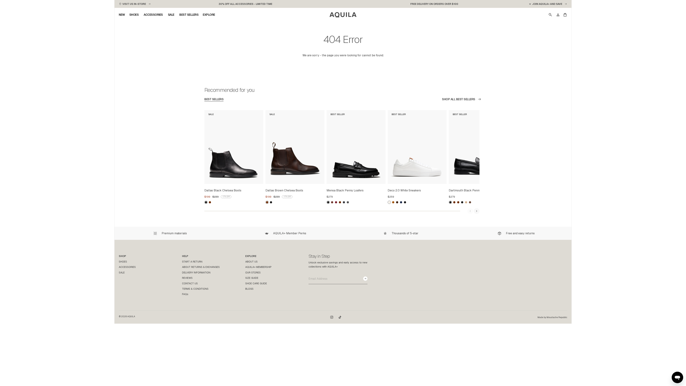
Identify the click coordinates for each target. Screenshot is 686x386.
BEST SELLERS (213, 99)
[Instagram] (331, 317)
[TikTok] (339, 317)
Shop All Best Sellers (458, 99)
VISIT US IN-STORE (134, 4)
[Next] (476, 211)
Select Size (252, 180)
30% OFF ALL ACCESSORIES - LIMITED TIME (245, 4)
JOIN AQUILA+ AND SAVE (547, 4)
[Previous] (470, 211)
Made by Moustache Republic (552, 317)
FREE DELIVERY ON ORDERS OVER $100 (434, 4)
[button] (550, 15)
